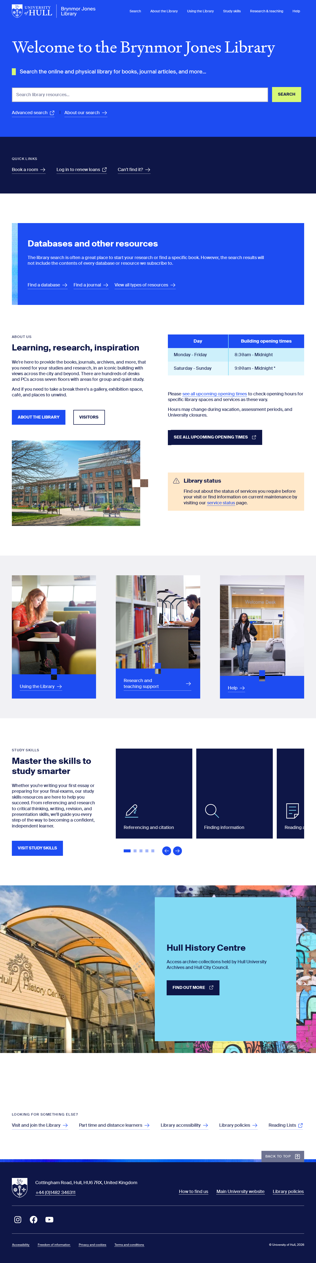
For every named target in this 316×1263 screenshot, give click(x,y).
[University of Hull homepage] (54, 11)
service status (221, 503)
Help (296, 11)
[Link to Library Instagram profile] (18, 1220)
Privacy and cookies (92, 1245)
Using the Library (200, 11)
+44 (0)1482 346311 (56, 1192)
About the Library (164, 11)
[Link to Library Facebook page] (34, 1220)
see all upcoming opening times (214, 394)
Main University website (240, 1191)
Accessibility (20, 1245)
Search (135, 11)
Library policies (288, 1191)
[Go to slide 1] (128, 851)
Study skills (232, 11)
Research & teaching (266, 11)
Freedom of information (54, 1245)
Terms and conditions (129, 1245)
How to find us (193, 1191)
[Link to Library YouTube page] (49, 1220)
